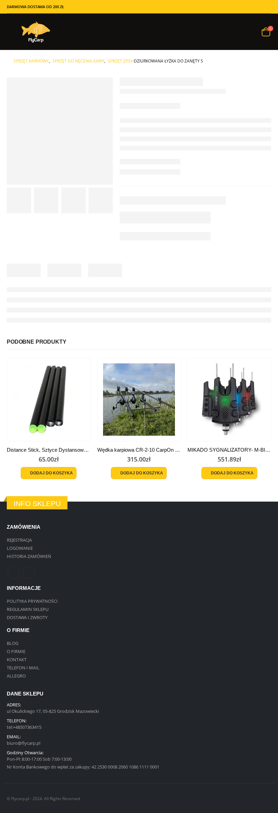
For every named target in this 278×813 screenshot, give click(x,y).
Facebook (13, 572)
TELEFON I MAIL (23, 668)
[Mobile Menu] (12, 32)
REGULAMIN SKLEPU (27, 609)
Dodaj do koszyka (51, 473)
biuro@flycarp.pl (23, 743)
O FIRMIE (16, 651)
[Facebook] (235, 6)
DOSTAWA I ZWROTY (27, 617)
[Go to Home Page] (9, 61)
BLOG (12, 643)
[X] (245, 6)
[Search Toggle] (251, 31)
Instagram (28, 572)
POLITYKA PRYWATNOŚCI (32, 601)
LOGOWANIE (20, 548)
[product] (48, 399)
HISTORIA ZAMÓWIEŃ (29, 556)
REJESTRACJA (19, 540)
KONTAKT (16, 659)
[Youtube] (256, 6)
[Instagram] (266, 6)
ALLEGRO (16, 676)
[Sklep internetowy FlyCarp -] (36, 31)
